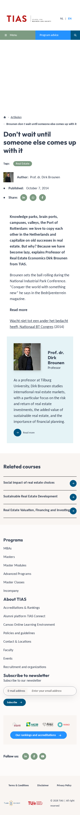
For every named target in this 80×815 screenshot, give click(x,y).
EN (69, 18)
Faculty (8, 650)
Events (7, 658)
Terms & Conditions (19, 785)
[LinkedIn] (25, 756)
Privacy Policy (64, 785)
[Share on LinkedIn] (23, 197)
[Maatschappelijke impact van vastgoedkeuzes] (40, 483)
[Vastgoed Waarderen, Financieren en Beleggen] (40, 511)
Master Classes (13, 582)
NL (61, 18)
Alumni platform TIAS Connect (24, 616)
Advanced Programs (17, 574)
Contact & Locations (17, 641)
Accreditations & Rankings (21, 608)
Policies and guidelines (19, 633)
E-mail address (16, 691)
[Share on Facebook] (42, 197)
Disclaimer (43, 785)
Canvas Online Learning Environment (29, 625)
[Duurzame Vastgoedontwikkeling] (40, 497)
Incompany (11, 591)
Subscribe (12, 702)
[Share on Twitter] (33, 197)
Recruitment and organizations (24, 667)
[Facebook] (34, 756)
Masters (9, 557)
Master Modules (14, 565)
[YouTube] (42, 756)
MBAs (7, 548)
